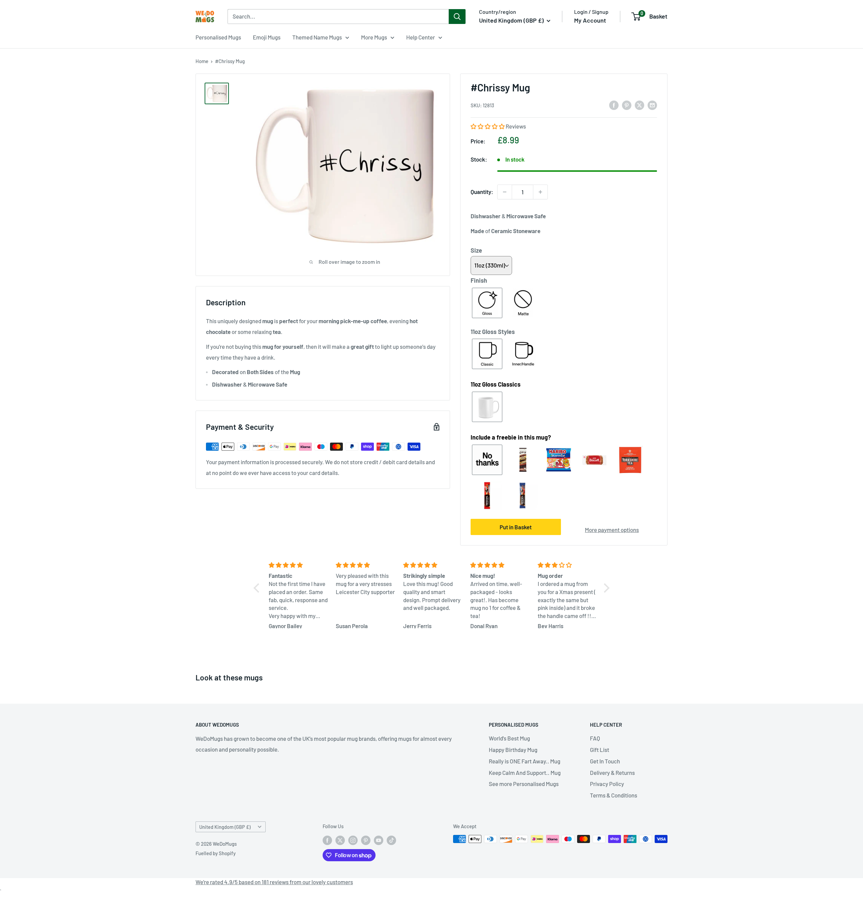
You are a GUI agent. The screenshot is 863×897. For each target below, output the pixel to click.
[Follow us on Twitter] (340, 840)
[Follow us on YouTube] (378, 840)
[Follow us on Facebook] (327, 840)
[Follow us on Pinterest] (365, 840)
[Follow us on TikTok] (391, 840)
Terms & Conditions (613, 795)
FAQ (595, 738)
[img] (298, 565)
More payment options (612, 529)
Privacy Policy (607, 783)
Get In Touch (605, 761)
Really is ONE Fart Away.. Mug (524, 761)
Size (476, 250)
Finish (479, 280)
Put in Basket (516, 527)
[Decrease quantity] (505, 192)
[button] (488, 126)
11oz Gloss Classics (495, 384)
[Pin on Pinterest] (626, 105)
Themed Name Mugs (317, 37)
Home (202, 61)
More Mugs (374, 37)
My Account (590, 20)
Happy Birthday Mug (513, 749)
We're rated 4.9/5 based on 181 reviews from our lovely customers (274, 881)
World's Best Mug (509, 738)
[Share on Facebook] (614, 105)
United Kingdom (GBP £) (224, 827)
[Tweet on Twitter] (639, 105)
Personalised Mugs (218, 37)
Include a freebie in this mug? (511, 437)
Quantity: (482, 191)
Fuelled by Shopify (216, 853)
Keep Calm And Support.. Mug (525, 772)
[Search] (457, 16)
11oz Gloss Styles (493, 331)
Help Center (420, 37)
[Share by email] (652, 105)
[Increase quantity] (540, 192)
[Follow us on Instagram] (353, 840)
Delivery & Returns (612, 772)
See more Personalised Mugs (524, 783)
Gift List (599, 749)
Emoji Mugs (266, 37)
